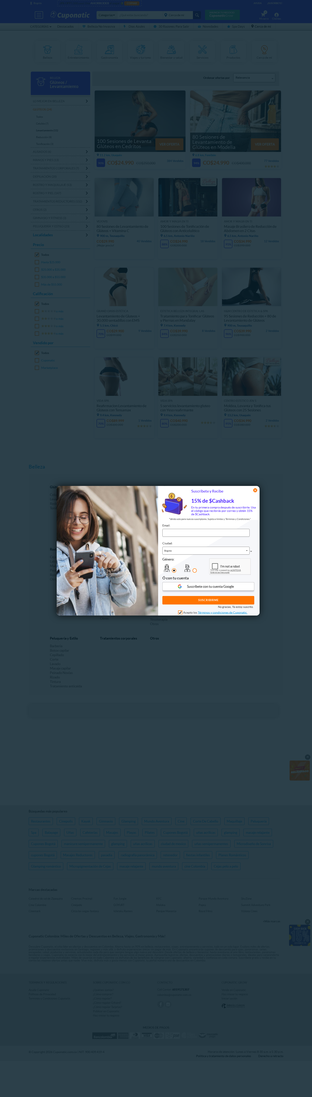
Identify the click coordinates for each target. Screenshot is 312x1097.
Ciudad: (167, 543)
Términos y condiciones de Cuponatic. (222, 612)
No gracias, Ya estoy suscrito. (235, 606)
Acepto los (215, 612)
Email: (166, 525)
